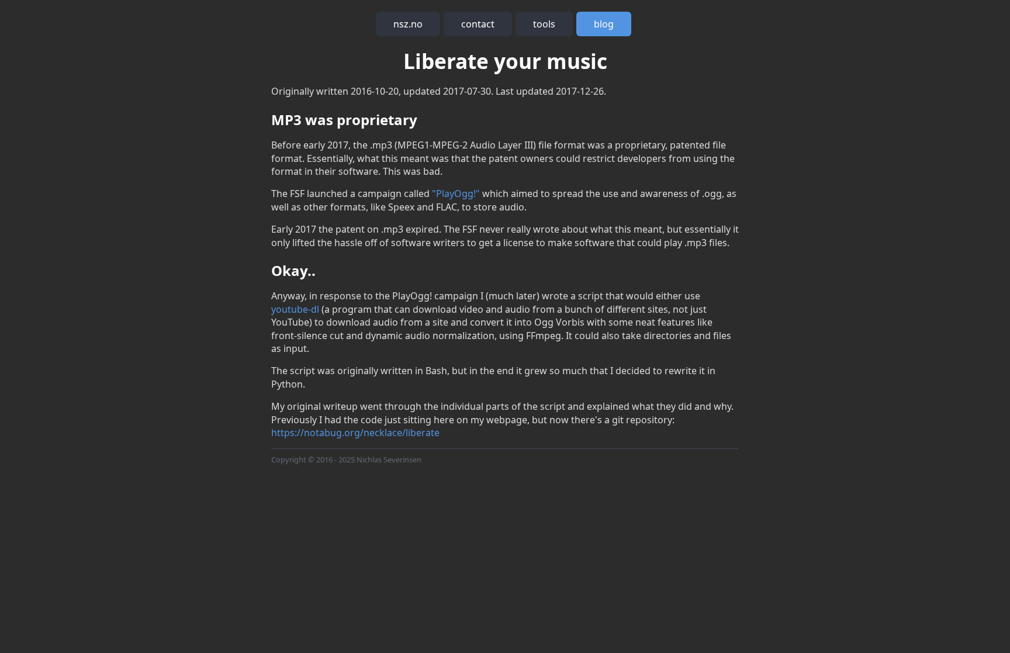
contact (477, 24)
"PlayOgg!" (456, 193)
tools (544, 24)
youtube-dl (295, 309)
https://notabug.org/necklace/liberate (355, 432)
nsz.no (408, 24)
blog (604, 24)
